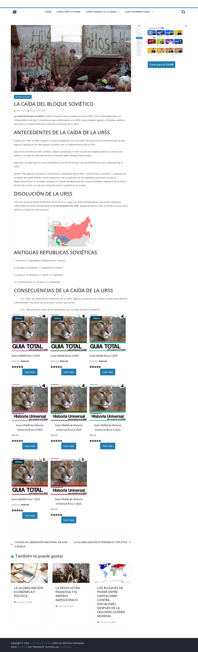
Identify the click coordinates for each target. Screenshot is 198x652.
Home (48, 11)
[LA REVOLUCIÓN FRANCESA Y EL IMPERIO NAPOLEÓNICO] (70, 565)
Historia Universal (22, 97)
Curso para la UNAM (68, 11)
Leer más (30, 371)
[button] (118, 12)
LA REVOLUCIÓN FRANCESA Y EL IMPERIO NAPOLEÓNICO (68, 594)
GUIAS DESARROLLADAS (137, 11)
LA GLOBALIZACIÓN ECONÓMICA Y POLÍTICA (100, 542)
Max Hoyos (21, 110)
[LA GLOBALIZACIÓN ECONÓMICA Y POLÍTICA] (29, 565)
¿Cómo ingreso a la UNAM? (101, 11)
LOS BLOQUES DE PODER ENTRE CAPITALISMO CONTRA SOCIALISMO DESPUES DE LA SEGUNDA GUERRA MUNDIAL (111, 602)
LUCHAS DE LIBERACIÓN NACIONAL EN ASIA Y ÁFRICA (41, 544)
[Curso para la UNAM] (14, 12)
